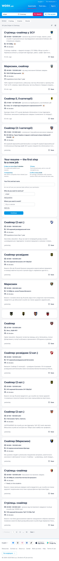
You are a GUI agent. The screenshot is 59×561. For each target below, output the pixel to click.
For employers (50, 1)
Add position (8, 197)
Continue (14, 213)
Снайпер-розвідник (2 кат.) (21, 352)
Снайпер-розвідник (16, 254)
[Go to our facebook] (13, 543)
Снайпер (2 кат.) (14, 222)
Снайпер (9, 323)
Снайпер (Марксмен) (17, 441)
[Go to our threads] (17, 543)
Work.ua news (36, 548)
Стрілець (11, 21)
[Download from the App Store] (39, 543)
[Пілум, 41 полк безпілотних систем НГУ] (23, 314)
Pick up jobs (52, 14)
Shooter (27, 21)
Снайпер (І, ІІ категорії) (18, 98)
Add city (7, 208)
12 (26, 532)
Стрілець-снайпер (15, 470)
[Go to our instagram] (22, 543)
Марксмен (10, 284)
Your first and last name (12, 181)
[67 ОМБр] (48, 314)
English (4, 543)
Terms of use (51, 548)
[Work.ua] (7, 6)
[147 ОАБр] (36, 314)
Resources (5, 548)
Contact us (13, 548)
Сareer (28, 548)
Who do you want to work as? (14, 191)
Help (44, 548)
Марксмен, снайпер (16, 66)
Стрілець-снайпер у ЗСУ (19, 32)
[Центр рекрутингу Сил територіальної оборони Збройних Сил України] (11, 314)
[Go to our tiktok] (31, 543)
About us (22, 548)
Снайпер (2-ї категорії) (18, 127)
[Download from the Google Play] (51, 543)
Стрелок (19, 21)
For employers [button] (8, 553)
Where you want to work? (12, 201)
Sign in (53, 6)
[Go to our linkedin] (26, 543)
